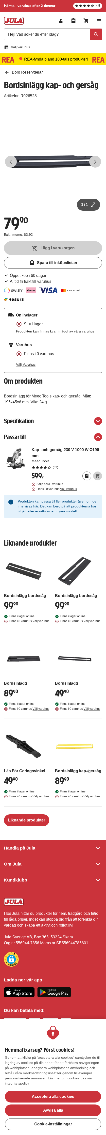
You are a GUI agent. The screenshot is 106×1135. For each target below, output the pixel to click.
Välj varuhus (20, 47)
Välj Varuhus (25, 364)
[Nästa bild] (95, 162)
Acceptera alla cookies (53, 1096)
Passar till (15, 437)
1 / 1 (84, 205)
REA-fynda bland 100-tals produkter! (56, 59)
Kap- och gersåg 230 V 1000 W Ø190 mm (67, 458)
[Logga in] (61, 21)
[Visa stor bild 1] (53, 162)
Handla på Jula (19, 848)
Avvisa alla (53, 1110)
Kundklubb (15, 880)
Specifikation (19, 421)
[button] (11, 959)
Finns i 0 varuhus (56, 489)
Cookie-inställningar (53, 1124)
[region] (53, 1077)
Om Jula (12, 864)
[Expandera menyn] (99, 21)
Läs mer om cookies (63, 1078)
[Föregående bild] (11, 162)
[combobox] (53, 34)
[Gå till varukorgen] (86, 21)
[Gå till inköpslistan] (73, 21)
